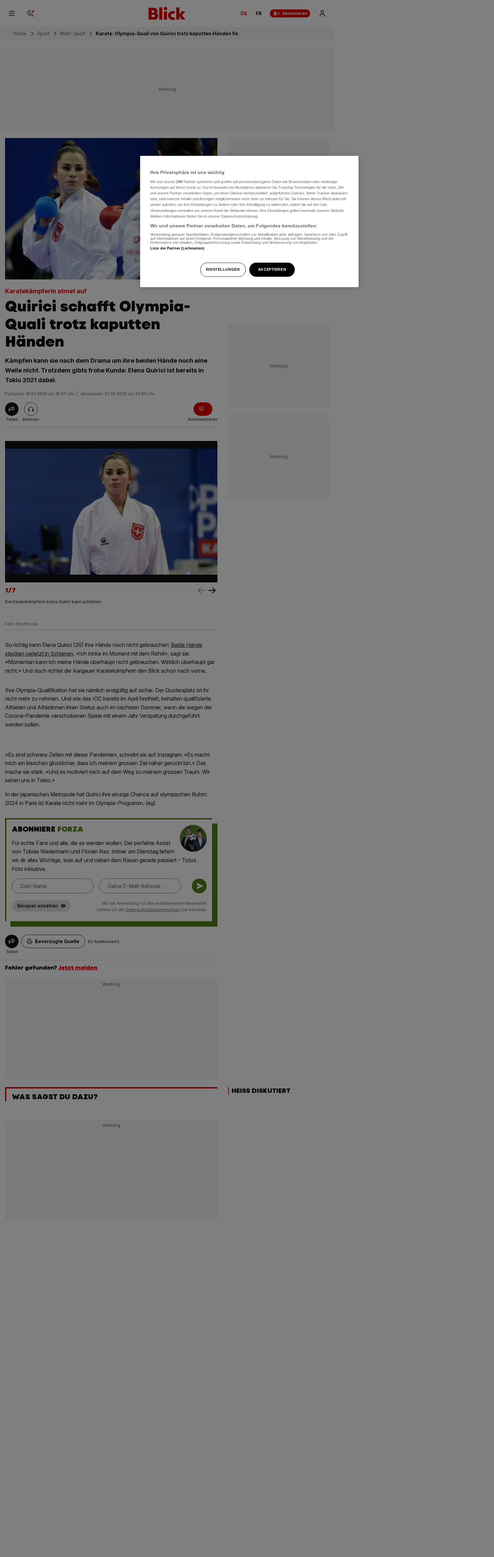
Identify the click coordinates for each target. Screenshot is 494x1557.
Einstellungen (223, 269)
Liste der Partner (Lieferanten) (177, 248)
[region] (249, 221)
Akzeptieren (272, 269)
